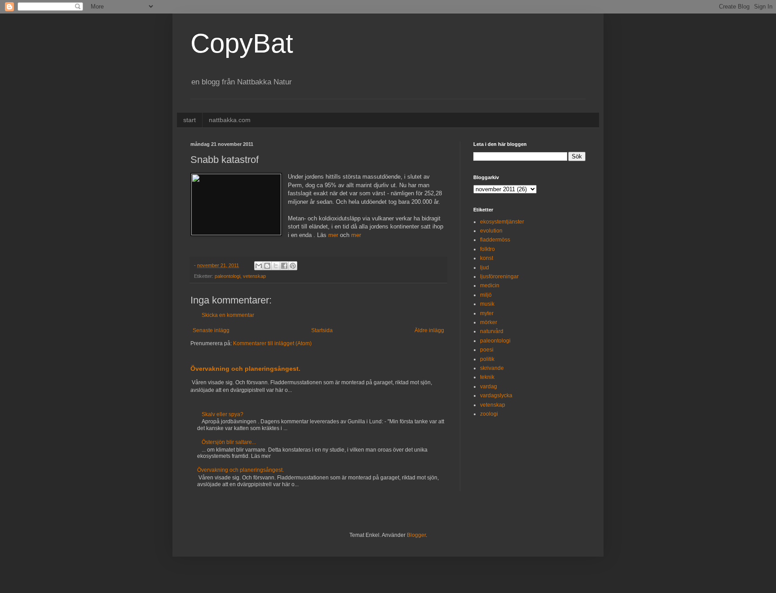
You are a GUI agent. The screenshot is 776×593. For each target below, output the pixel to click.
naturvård (491, 331)
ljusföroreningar (499, 276)
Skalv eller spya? (222, 414)
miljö (486, 295)
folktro (487, 249)
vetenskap (254, 276)
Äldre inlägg (429, 330)
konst (486, 258)
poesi (487, 350)
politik (487, 359)
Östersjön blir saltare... (229, 442)
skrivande (492, 368)
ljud (484, 267)
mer (333, 235)
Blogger (416, 535)
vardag (488, 386)
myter (487, 313)
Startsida (322, 330)
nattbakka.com (230, 119)
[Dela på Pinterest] (292, 265)
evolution (491, 231)
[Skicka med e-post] (258, 265)
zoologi (489, 414)
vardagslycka (496, 395)
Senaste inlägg (211, 330)
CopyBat (241, 43)
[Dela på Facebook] (284, 265)
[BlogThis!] (267, 265)
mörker (488, 322)
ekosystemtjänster (502, 222)
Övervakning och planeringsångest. (245, 368)
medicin (489, 285)
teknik (487, 377)
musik (487, 304)
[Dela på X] (275, 265)
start (189, 119)
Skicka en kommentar (228, 315)
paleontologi (227, 276)
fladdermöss (495, 240)
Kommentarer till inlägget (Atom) (272, 343)
